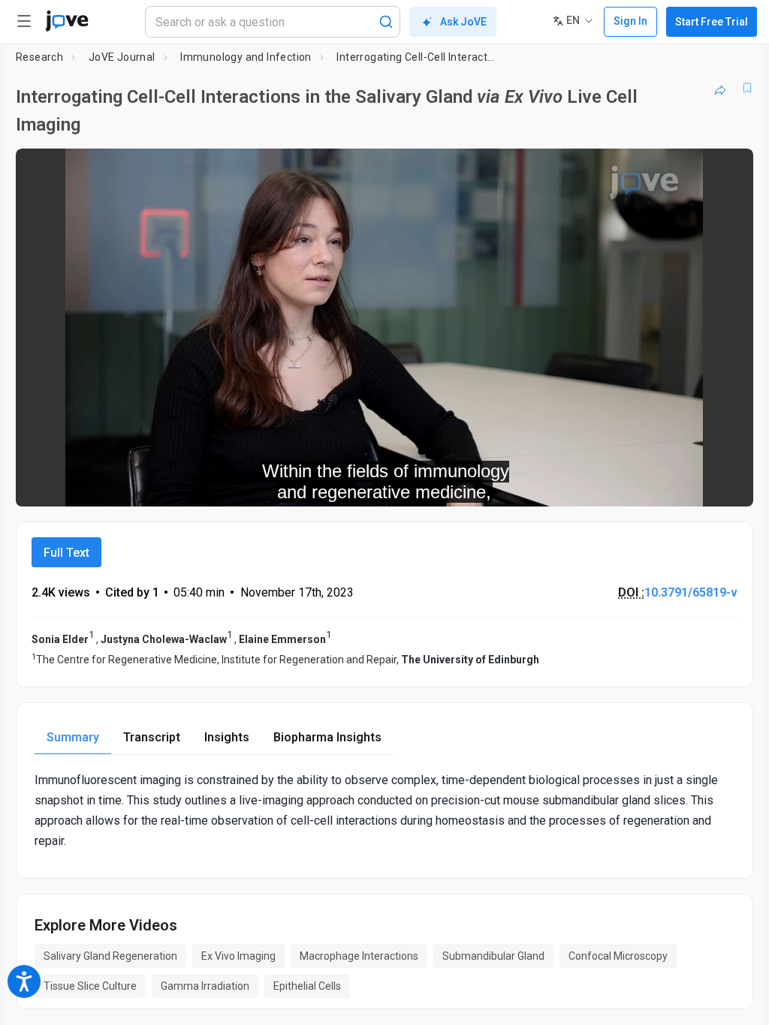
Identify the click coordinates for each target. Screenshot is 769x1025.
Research (39, 57)
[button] (729, 170)
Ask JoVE (463, 22)
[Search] (386, 21)
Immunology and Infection (246, 57)
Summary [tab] (73, 737)
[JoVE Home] (67, 21)
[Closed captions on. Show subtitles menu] (725, 485)
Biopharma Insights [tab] (327, 737)
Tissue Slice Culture (90, 986)
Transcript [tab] (151, 737)
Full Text (66, 553)
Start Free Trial (711, 22)
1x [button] (694, 485)
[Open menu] (24, 21)
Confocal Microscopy (618, 956)
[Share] (720, 88)
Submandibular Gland (493, 956)
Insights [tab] (226, 737)
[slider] (316, 484)
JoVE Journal (122, 57)
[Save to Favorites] (747, 88)
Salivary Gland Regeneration (110, 956)
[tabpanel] (384, 811)
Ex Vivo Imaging (238, 956)
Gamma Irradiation (205, 986)
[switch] (608, 485)
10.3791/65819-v (690, 592)
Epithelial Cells (307, 986)
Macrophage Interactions (359, 956)
